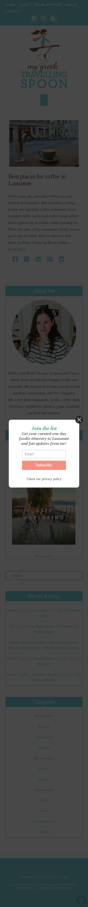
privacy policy (52, 479)
